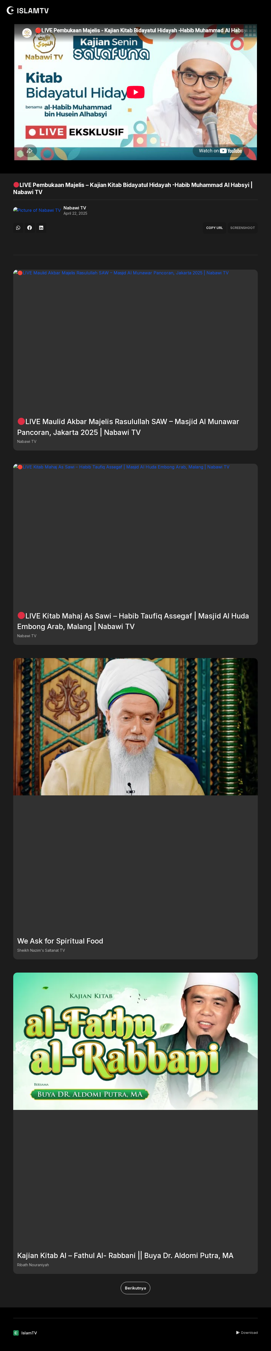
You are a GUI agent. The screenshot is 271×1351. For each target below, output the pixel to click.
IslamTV (29, 1332)
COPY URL (214, 228)
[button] (18, 228)
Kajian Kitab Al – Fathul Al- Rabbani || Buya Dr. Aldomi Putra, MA (125, 1255)
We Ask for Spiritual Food (60, 941)
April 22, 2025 (75, 213)
